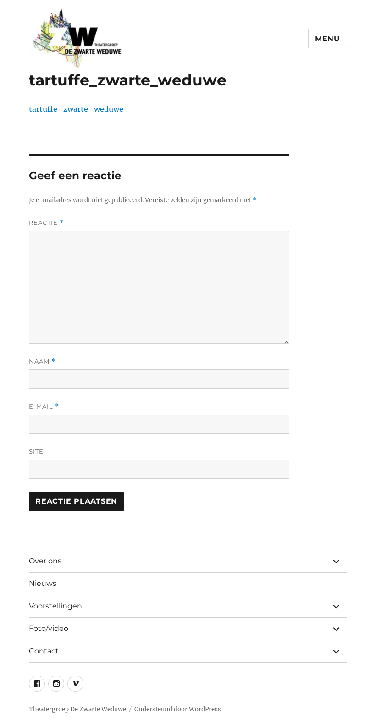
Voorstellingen (55, 606)
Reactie (46, 223)
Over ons (45, 561)
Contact (44, 651)
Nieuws (42, 583)
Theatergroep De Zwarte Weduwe (77, 709)
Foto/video (48, 628)
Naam (42, 361)
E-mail (44, 406)
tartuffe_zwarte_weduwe (76, 109)
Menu (327, 38)
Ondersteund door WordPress (177, 709)
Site (36, 451)
